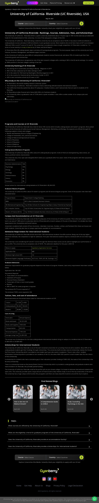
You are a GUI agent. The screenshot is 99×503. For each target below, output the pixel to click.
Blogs (48, 485)
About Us (39, 485)
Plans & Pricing (56, 3)
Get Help (44, 3)
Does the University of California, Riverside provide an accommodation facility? (37, 439)
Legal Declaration (75, 485)
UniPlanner (31, 3)
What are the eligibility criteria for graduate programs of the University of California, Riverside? (43, 433)
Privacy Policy (59, 485)
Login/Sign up (88, 3)
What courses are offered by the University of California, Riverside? (33, 426)
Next (90, 398)
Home (18, 485)
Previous (8, 398)
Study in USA (16, 9)
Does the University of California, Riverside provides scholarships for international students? (42, 446)
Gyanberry (8, 9)
